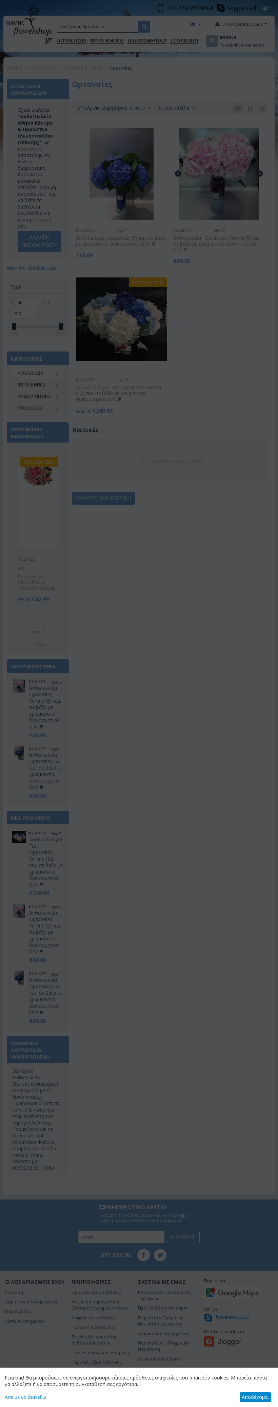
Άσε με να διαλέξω (25, 1397)
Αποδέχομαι (255, 1397)
